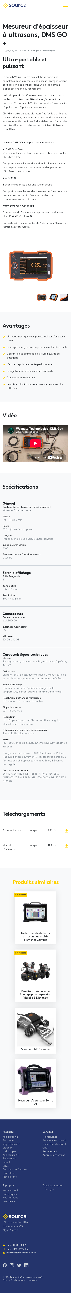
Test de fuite (10, 1177)
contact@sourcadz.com (19, 1253)
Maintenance (50, 1137)
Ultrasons (8, 1148)
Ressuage (8, 1140)
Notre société (10, 1190)
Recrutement (50, 1151)
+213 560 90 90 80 (17, 1249)
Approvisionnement (54, 1155)
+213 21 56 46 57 (14, 1245)
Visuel (6, 1166)
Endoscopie (9, 1151)
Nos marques (10, 1198)
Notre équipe (10, 1194)
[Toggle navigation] (65, 5)
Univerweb (32, 1280)
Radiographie (10, 1137)
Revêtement (9, 1158)
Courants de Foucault (15, 1169)
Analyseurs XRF (11, 1155)
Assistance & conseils (55, 1140)
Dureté (6, 1162)
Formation (8, 1173)
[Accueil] (14, 5)
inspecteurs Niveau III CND (54, 1146)
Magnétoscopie (11, 1144)
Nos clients (9, 1201)
